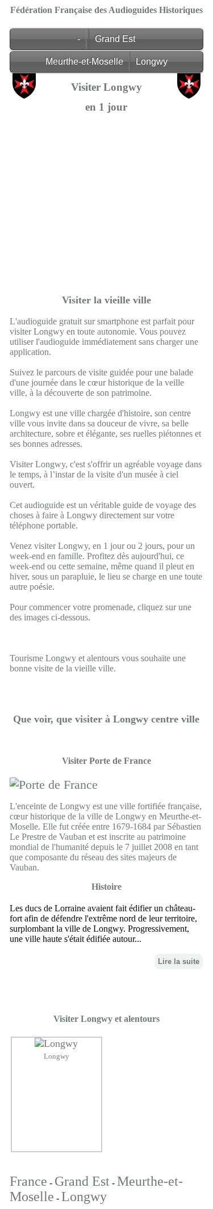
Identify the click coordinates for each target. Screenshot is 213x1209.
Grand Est (115, 39)
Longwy (152, 61)
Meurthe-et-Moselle (84, 61)
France (28, 1181)
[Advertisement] (106, 227)
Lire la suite (178, 961)
